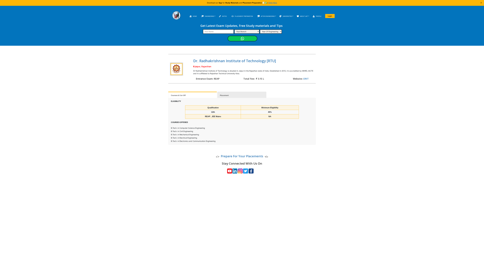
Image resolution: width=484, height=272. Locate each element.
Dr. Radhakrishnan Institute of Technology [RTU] (234, 60)
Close (481, 3)
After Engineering (268, 16)
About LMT (304, 16)
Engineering (209, 16)
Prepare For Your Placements (242, 156)
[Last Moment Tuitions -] (176, 17)
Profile (318, 16)
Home (195, 16)
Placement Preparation (244, 16)
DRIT (306, 78)
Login (330, 16)
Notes (224, 16)
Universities (287, 16)
